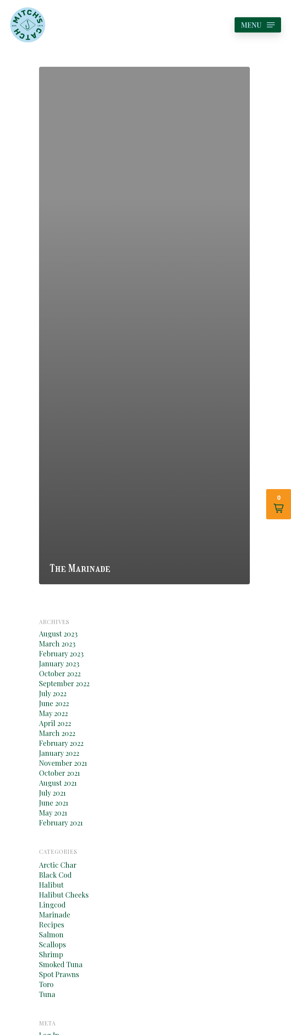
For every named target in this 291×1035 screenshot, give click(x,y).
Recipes (51, 924)
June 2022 (54, 703)
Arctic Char (57, 864)
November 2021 (63, 762)
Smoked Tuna (61, 964)
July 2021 (52, 792)
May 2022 (53, 713)
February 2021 (61, 822)
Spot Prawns (59, 974)
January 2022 (59, 753)
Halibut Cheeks (64, 894)
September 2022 (64, 683)
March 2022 (57, 733)
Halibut (51, 884)
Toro (46, 984)
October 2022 (60, 673)
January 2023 (59, 663)
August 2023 (58, 633)
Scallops (52, 944)
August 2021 (58, 782)
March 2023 (57, 643)
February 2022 (61, 743)
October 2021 (59, 772)
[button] (278, 504)
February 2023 (61, 653)
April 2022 (55, 723)
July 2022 (52, 693)
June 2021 (53, 802)
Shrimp (51, 954)
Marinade (54, 914)
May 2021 (53, 812)
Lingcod (52, 904)
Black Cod (55, 874)
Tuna (47, 994)
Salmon (51, 934)
